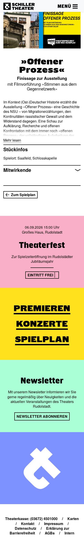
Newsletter (42, 380)
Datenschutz (25, 528)
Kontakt (27, 523)
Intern (69, 533)
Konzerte (42, 323)
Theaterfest (42, 245)
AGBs (50, 533)
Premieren (42, 308)
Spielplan (42, 339)
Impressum (53, 523)
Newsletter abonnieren (42, 416)
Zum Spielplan (23, 194)
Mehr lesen (12, 140)
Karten (73, 518)
